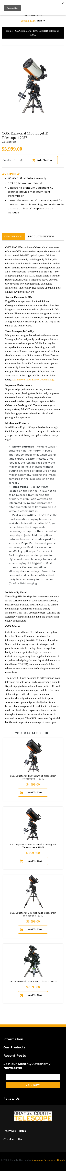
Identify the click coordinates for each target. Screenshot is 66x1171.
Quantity (7, 160)
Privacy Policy (20, 1163)
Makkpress (37, 1160)
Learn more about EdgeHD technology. (33, 379)
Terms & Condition (43, 1163)
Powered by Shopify (54, 1160)
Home (9, 31)
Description (13, 236)
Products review (41, 236)
